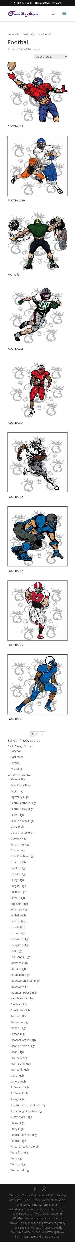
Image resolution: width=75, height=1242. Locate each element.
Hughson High (19, 903)
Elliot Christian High (22, 856)
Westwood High (20, 1170)
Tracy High (17, 1129)
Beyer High (17, 791)
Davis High (17, 826)
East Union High (20, 844)
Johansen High (19, 909)
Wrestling (16, 768)
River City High (19, 1057)
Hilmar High (17, 898)
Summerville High (21, 1117)
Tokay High (17, 1123)
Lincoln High (18, 927)
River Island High (20, 1063)
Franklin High (18, 874)
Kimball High (18, 915)
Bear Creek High (20, 785)
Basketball (16, 757)
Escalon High (18, 868)
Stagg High (17, 1099)
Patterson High (19, 1022)
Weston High (18, 1164)
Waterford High (19, 1152)
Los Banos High (20, 957)
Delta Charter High (21, 832)
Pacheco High (19, 1016)
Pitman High (18, 1034)
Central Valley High (21, 809)
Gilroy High (17, 880)
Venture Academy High (24, 1146)
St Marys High (19, 1093)
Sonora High (18, 1081)
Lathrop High (18, 921)
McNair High (18, 969)
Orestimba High (20, 1010)
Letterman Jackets (19, 774)
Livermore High (19, 939)
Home (11, 34)
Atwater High (18, 779)
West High (16, 1158)
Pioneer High (18, 1028)
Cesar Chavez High (22, 821)
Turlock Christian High (24, 1135)
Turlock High (18, 1141)
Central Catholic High (23, 803)
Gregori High (18, 886)
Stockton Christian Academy (27, 1105)
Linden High (17, 933)
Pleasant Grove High (23, 1040)
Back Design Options (28, 34)
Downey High (18, 838)
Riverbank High (19, 1069)
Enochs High (18, 862)
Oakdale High (18, 1004)
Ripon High (17, 1052)
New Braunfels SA (21, 998)
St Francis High (19, 1087)
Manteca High (19, 963)
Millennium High (20, 974)
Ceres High (17, 815)
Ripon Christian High (22, 1046)
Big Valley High (19, 797)
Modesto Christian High (25, 980)
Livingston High (19, 945)
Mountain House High (24, 992)
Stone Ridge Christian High (26, 1111)
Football (15, 763)
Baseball (15, 751)
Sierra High (17, 1075)
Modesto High (19, 986)
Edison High (17, 850)
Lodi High (16, 951)
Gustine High (18, 892)
